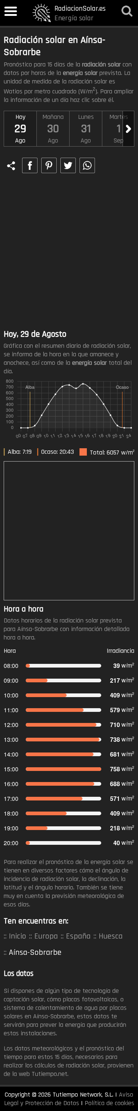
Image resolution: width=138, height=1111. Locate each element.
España (78, 936)
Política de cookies (109, 1103)
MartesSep (118, 129)
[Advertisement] (69, 252)
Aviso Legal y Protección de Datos (69, 1098)
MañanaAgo (53, 129)
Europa (46, 936)
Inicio (17, 936)
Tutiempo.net (49, 1074)
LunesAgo (86, 129)
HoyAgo (20, 129)
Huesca (111, 936)
